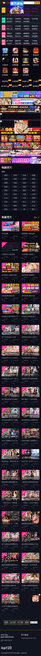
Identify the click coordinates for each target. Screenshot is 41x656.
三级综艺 (26, 29)
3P (24, 209)
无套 (15, 209)
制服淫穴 (10, 26)
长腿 (15, 183)
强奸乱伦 (26, 26)
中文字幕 (35, 19)
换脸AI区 (18, 29)
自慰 (24, 187)
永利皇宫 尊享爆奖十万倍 (11, 316)
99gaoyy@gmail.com (28, 638)
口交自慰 (18, 26)
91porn (9, 43)
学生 (6, 194)
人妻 (24, 194)
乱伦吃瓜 (35, 43)
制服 (6, 187)
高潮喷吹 (26, 36)
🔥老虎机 (25, 86)
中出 (33, 205)
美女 (15, 194)
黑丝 (33, 183)
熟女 (33, 190)
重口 (33, 209)
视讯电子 (15, 86)
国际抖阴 (18, 43)
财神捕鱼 (36, 86)
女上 (6, 205)
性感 (24, 175)
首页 (6, 622)
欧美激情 (26, 21)
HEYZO (35, 33)
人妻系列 (18, 33)
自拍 (15, 175)
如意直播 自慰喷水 (28, 275)
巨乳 (33, 179)
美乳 (24, 179)
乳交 (15, 202)
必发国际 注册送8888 (9, 275)
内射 (6, 209)
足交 (6, 202)
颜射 (15, 205)
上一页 (12, 622)
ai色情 (26, 41)
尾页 (26, 622)
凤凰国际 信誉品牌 (28, 233)
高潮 (33, 187)
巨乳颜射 (35, 36)
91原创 (35, 41)
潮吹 (6, 190)
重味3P (9, 33)
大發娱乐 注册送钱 (8, 254)
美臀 (6, 183)
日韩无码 (18, 21)
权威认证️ (25, 81)
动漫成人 (35, 29)
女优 (15, 190)
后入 (24, 202)
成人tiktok (9, 41)
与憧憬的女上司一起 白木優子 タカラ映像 (16, 378)
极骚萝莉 (26, 33)
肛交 (33, 202)
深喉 (33, 198)
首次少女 (18, 36)
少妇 (33, 194)
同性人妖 (10, 29)
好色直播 (5, 233)
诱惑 (6, 179)
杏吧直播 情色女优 (28, 296)
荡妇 (24, 190)
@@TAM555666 (6, 640)
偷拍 (6, 175)
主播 (15, 198)
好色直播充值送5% (8, 296)
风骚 (33, 175)
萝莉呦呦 (26, 43)
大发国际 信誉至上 (28, 254)
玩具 (15, 187)
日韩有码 (18, 19)
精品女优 (35, 26)
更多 (35, 217)
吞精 (24, 205)
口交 (24, 198)
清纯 (15, 179)
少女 (6, 198)
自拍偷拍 (26, 19)
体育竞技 (5, 81)
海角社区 (18, 41)
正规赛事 (15, 81)
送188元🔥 (5, 86)
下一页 (20, 622)
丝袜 (24, 183)
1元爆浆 (36, 81)
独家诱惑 (10, 36)
